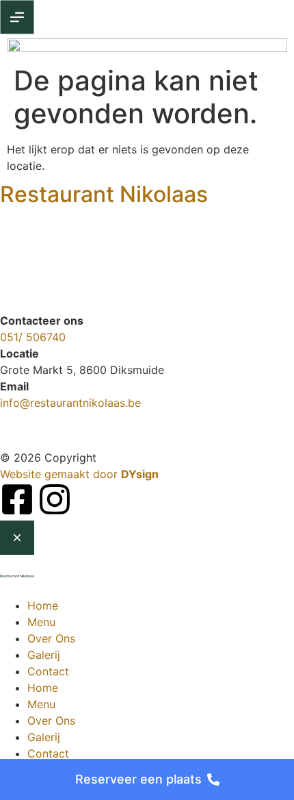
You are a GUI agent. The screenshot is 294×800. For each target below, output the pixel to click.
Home (42, 605)
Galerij (43, 655)
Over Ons (51, 638)
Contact (48, 671)
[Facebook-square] (17, 499)
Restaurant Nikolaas (104, 194)
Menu (41, 622)
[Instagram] (55, 499)
